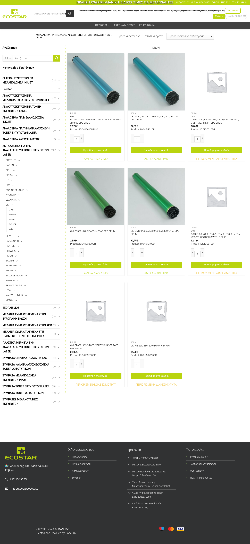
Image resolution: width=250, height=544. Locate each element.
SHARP (9, 270)
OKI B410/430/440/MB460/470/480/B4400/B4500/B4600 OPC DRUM (95, 119)
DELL (8, 170)
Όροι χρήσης (197, 470)
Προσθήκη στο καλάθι (96, 150)
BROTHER (11, 160)
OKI (108, 35)
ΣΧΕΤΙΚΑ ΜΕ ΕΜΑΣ (124, 25)
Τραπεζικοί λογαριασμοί (203, 464)
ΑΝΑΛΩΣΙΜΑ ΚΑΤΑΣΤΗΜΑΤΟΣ (21, 139)
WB (11, 229)
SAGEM (10, 260)
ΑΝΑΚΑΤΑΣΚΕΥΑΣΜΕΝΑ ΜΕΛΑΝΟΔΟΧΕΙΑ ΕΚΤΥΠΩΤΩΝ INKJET (26, 98)
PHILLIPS (11, 250)
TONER (12, 224)
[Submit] (56, 58)
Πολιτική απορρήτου (201, 477)
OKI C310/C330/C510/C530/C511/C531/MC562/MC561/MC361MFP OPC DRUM (216, 119)
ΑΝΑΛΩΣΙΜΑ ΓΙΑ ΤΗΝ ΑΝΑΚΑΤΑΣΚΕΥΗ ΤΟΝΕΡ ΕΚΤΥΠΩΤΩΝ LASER (26, 130)
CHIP (11, 209)
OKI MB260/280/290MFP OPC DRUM (150, 345)
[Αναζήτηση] (70, 13)
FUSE (12, 219)
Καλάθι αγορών (80, 470)
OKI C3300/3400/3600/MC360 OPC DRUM (92, 231)
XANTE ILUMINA (14, 295)
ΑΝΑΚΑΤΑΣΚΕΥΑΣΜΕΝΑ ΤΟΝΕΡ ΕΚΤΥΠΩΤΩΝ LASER (22, 109)
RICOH (9, 255)
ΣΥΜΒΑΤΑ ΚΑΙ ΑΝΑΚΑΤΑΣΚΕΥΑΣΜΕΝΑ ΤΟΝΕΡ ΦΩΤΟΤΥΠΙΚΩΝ (26, 367)
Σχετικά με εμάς (199, 457)
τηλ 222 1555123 (230, 2)
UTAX (9, 290)
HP (7, 180)
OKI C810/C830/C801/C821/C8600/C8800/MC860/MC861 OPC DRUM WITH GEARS (216, 234)
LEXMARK (11, 199)
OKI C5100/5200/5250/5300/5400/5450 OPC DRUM (155, 233)
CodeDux (70, 533)
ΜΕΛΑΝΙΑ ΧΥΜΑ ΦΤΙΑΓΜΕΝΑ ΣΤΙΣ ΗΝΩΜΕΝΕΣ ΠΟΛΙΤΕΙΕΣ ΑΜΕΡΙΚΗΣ (24, 334)
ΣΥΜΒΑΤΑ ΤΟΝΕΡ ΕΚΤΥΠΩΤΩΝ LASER (26, 386)
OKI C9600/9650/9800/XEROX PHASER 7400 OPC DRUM (94, 347)
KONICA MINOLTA (15, 190)
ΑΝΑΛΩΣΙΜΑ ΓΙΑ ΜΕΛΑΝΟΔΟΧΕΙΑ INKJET (23, 120)
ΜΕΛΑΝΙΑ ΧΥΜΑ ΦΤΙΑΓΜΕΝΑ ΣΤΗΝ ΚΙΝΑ (27, 325)
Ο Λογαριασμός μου (81, 449)
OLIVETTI (10, 236)
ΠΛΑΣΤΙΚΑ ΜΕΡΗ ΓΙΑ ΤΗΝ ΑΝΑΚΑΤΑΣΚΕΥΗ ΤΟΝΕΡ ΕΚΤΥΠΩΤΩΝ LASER (26, 347)
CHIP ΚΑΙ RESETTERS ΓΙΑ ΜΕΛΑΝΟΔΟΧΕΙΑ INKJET (18, 80)
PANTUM (10, 245)
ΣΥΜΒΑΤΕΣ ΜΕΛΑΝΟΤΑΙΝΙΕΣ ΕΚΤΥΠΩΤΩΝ (20, 401)
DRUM (12, 214)
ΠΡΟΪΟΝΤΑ (101, 25)
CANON (10, 165)
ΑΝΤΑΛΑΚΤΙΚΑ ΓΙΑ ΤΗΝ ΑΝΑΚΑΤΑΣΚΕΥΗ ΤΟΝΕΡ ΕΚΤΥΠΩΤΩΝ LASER (70, 35)
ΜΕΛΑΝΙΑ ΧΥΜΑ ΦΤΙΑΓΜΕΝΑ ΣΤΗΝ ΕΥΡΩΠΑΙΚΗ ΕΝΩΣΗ (24, 316)
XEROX (9, 300)
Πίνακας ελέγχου (81, 464)
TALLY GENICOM (14, 275)
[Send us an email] (242, 2)
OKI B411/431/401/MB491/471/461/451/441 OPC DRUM (155, 118)
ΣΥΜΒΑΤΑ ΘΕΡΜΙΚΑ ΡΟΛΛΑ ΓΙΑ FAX (25, 358)
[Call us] (246, 2)
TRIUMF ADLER (14, 285)
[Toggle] (58, 80)
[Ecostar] (15, 13)
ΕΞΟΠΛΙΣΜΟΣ (11, 307)
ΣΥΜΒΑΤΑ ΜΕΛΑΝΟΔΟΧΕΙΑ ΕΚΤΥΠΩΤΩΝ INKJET (19, 377)
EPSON (9, 175)
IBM (8, 185)
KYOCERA (11, 194)
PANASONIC (12, 241)
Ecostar (7, 89)
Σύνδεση (76, 477)
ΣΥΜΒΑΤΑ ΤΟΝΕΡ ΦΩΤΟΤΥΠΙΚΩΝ (23, 393)
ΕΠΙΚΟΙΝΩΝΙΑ (147, 25)
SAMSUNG (11, 265)
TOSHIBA (10, 280)
